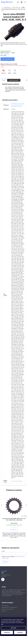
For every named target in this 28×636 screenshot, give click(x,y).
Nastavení (13, 628)
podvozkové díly (18, 594)
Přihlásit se (5, 562)
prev (2, 505)
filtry (13, 594)
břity (10, 594)
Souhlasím (20, 632)
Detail (13, 529)
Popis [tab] (3, 80)
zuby (7, 594)
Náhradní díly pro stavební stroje (9, 607)
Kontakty (4, 611)
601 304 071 (3, 576)
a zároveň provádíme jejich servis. (17, 592)
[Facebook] (2, 579)
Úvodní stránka (5, 605)
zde (2, 624)
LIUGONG (20, 481)
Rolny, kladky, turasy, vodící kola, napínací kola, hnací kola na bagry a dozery (17, 105)
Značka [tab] (14, 80)
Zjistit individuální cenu (7, 59)
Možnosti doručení (5, 54)
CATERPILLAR (14, 481)
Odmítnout (7, 632)
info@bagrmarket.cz (6, 575)
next (26, 505)
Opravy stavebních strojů (7, 609)
